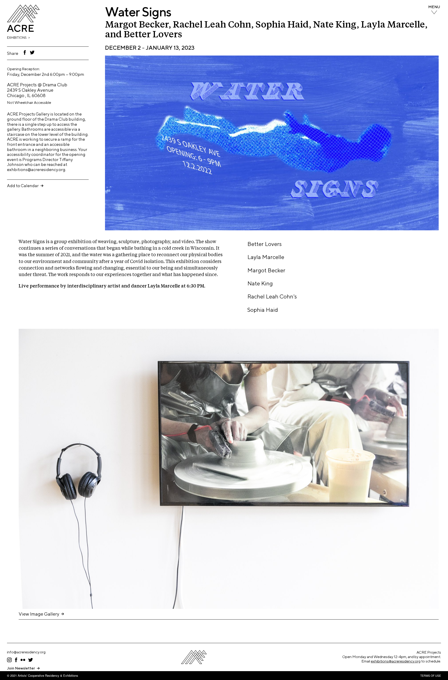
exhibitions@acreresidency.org (395, 661)
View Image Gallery (39, 614)
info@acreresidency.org (26, 652)
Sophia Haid (262, 309)
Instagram (9, 660)
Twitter (33, 52)
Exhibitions (17, 37)
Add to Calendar (23, 185)
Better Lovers (264, 244)
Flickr (23, 660)
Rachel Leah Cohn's (272, 296)
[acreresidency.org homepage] (23, 30)
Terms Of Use (430, 675)
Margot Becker (266, 270)
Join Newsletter (21, 668)
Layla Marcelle (265, 257)
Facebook (24, 52)
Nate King (260, 283)
